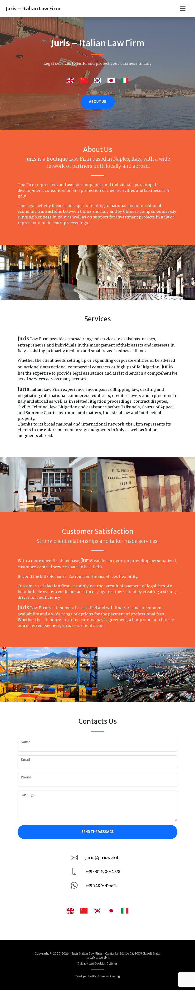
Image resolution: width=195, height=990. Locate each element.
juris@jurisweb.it (101, 857)
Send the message (97, 832)
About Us (97, 102)
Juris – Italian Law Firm (33, 8)
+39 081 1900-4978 (102, 871)
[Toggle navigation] (182, 8)
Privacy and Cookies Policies (97, 963)
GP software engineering (105, 976)
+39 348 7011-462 (101, 885)
